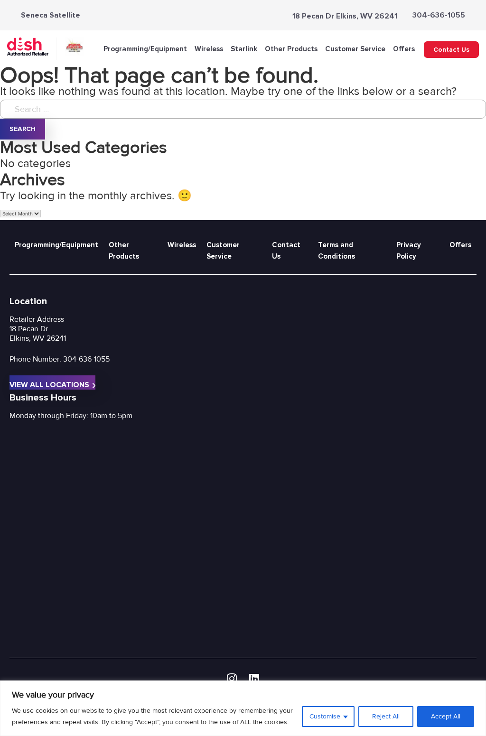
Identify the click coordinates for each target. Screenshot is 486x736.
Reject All (386, 716)
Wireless (209, 49)
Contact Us (451, 50)
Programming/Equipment (145, 49)
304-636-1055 (438, 15)
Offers (404, 49)
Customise (324, 716)
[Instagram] (232, 679)
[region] (243, 708)
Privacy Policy (408, 251)
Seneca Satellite (50, 15)
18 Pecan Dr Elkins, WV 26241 (344, 16)
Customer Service (355, 49)
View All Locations (49, 385)
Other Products (291, 49)
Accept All (445, 716)
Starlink (244, 49)
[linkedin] (254, 679)
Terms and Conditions (336, 251)
